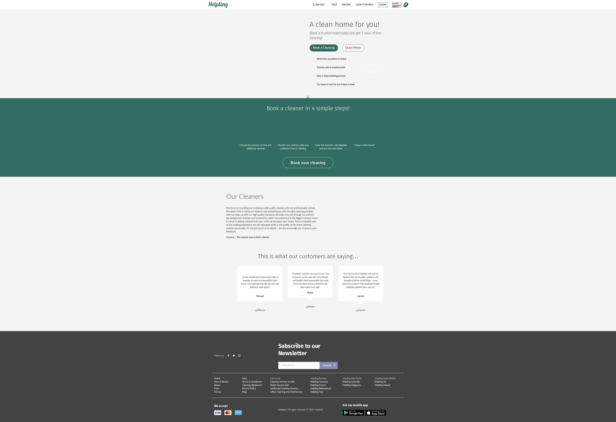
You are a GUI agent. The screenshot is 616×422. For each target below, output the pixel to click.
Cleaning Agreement (252, 385)
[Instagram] (239, 356)
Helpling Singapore (351, 385)
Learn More (353, 47)
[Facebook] (228, 356)
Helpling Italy (316, 392)
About (217, 385)
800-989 (319, 5)
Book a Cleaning (324, 47)
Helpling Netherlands (320, 389)
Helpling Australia (351, 382)
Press (216, 389)
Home (217, 378)
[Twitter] (234, 356)
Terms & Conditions (252, 382)
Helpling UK (380, 382)
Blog (244, 392)
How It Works (364, 5)
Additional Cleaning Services (284, 389)
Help (334, 5)
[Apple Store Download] (376, 413)
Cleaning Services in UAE (282, 382)
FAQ (244, 378)
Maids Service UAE (279, 385)
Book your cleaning (308, 163)
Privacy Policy (249, 389)
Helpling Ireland (382, 385)
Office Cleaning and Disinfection (286, 392)
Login (382, 5)
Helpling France (318, 385)
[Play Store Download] (353, 413)
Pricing (346, 5)
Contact (282, 410)
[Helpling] (258, 5)
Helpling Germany (319, 382)
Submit (327, 365)
